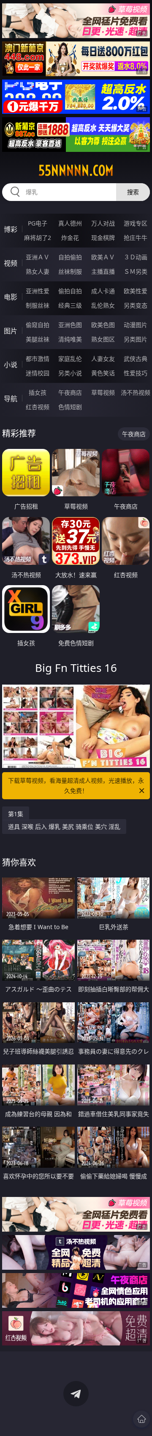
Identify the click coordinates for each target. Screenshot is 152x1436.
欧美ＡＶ (103, 257)
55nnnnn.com (76, 170)
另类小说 (70, 373)
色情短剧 (70, 407)
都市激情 (37, 359)
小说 (10, 364)
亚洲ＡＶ (37, 257)
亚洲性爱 (37, 291)
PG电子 (37, 223)
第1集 (15, 814)
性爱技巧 (135, 373)
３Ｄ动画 (135, 257)
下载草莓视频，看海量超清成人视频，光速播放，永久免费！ (76, 785)
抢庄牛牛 (135, 238)
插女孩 (37, 392)
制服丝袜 (37, 305)
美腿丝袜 (37, 339)
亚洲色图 (70, 325)
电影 (10, 297)
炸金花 (70, 238)
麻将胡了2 (37, 238)
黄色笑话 (103, 373)
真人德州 (70, 223)
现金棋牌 (103, 238)
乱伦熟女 (103, 305)
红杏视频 (37, 407)
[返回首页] (141, 1419)
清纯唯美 (70, 339)
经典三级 (70, 305)
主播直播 (103, 271)
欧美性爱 (135, 291)
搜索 (133, 192)
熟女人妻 (37, 271)
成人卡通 (103, 291)
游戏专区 (135, 223)
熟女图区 (103, 339)
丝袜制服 (70, 271)
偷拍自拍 (70, 291)
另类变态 (135, 305)
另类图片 (135, 339)
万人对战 (103, 223)
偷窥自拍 (37, 325)
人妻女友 (103, 359)
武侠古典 (135, 359)
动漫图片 (135, 325)
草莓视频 (103, 392)
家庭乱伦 (70, 359)
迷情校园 (37, 373)
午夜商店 (70, 392)
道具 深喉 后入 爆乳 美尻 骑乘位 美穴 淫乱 (64, 827)
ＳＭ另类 (135, 271)
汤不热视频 (135, 392)
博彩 (10, 229)
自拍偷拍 (70, 257)
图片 (10, 331)
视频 (10, 263)
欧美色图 (103, 325)
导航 (10, 398)
